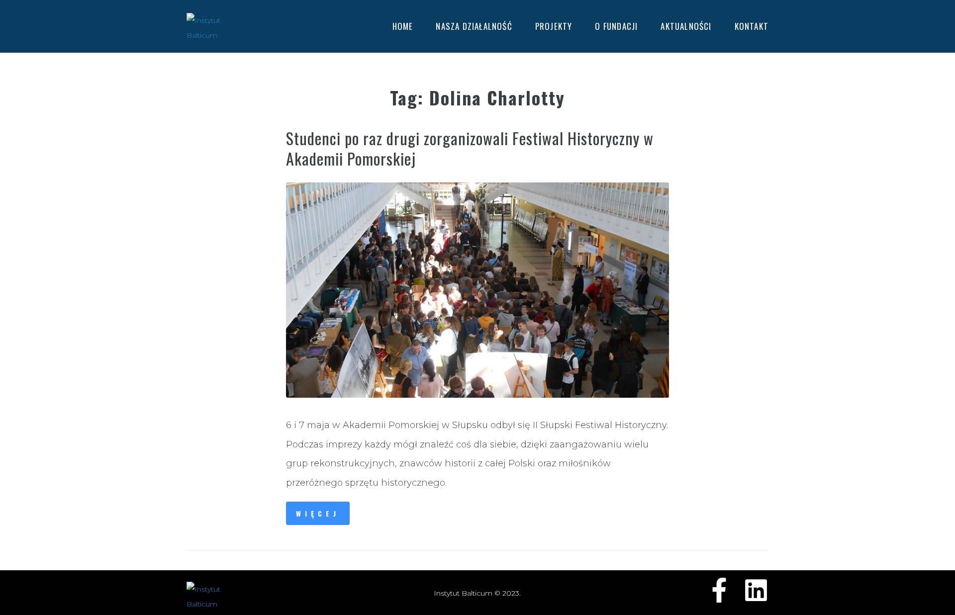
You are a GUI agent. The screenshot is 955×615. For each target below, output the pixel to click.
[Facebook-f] (719, 590)
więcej (318, 513)
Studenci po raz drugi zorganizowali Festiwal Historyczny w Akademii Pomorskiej (470, 148)
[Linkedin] (756, 590)
